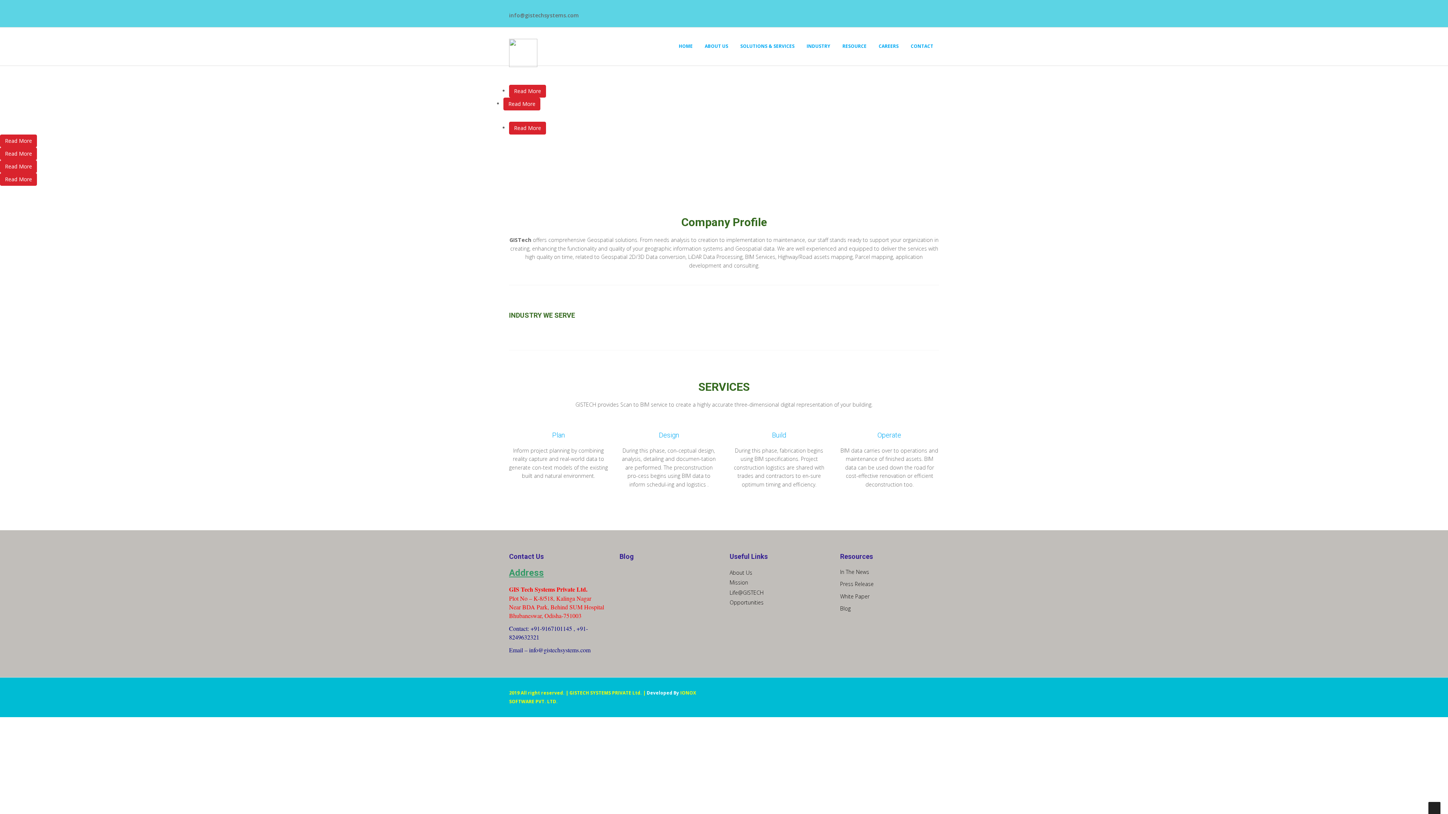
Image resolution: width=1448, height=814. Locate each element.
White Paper (855, 596)
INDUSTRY (818, 46)
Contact (922, 46)
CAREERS (889, 46)
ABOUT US (716, 46)
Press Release (857, 584)
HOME (686, 46)
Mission (739, 582)
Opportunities (747, 602)
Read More (527, 91)
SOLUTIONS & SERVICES (767, 46)
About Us (741, 572)
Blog (845, 608)
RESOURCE (854, 46)
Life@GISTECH (747, 592)
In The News (854, 571)
